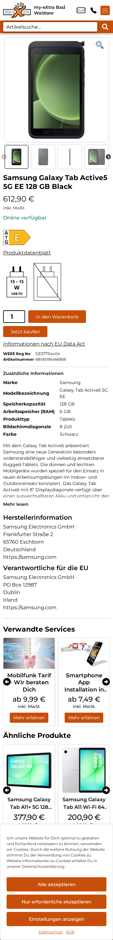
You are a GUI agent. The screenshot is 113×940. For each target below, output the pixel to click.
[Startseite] (17, 10)
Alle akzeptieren (57, 884)
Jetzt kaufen (25, 332)
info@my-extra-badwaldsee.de (81, 10)
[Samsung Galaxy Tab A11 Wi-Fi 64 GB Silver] (84, 770)
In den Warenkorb (57, 317)
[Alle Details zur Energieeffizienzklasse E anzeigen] (27, 237)
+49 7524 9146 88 (93, 10)
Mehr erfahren (29, 718)
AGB (70, 932)
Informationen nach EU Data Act (44, 344)
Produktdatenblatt (27, 253)
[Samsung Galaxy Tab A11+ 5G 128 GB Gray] (29, 770)
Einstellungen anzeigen (56, 919)
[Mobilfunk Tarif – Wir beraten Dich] (29, 653)
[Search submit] (105, 27)
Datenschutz (51, 932)
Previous (4, 157)
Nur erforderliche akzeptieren (56, 902)
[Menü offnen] (105, 10)
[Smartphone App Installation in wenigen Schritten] (84, 653)
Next (108, 157)
